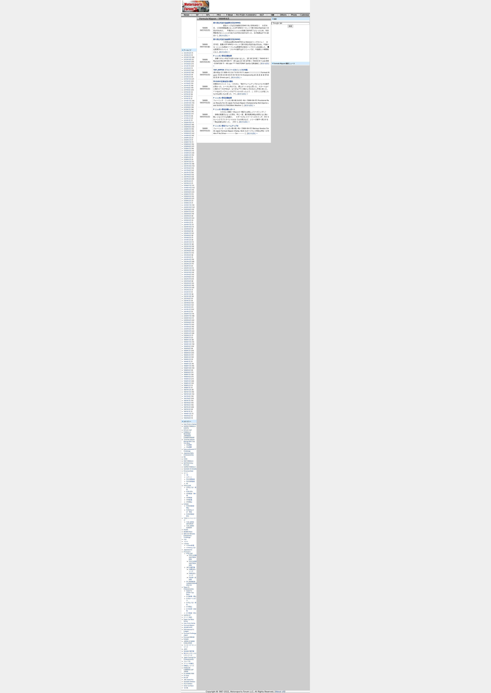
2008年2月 (187, 159)
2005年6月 (187, 214)
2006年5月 (187, 196)
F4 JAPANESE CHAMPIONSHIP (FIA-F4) (191, 583)
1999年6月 (187, 353)
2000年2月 (187, 335)
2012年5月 (187, 70)
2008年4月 (187, 155)
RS (185, 457)
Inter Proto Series (189, 623)
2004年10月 (188, 227)
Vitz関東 (189, 447)
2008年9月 (187, 144)
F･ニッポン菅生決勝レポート (224, 109)
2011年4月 (187, 92)
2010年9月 (187, 105)
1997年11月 (187, 392)
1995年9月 (187, 416)
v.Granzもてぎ (191, 547)
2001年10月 (187, 296)
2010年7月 (187, 109)
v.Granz (186, 543)
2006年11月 (187, 185)
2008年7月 (187, 148)
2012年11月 (187, 57)
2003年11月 (187, 244)
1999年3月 (187, 357)
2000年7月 (187, 324)
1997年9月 (187, 396)
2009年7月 (187, 129)
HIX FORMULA (188, 461)
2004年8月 (187, 231)
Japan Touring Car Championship (190, 658)
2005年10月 (188, 207)
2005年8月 (187, 209)
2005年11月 (187, 205)
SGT (262, 15)
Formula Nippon (189, 625)
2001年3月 (187, 309)
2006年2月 (187, 203)
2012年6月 (187, 68)
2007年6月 (187, 174)
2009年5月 (187, 133)
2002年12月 (188, 268)
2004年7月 (187, 233)
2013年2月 (187, 55)
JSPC (185, 649)
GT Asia (186, 675)
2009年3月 (187, 138)
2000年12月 (188, 314)
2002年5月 (187, 283)
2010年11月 (187, 101)
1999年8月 (187, 348)
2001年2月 (187, 311)
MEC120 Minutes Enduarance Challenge (189, 535)
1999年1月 (187, 361)
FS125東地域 (190, 479)
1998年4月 (187, 381)
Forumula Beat (188, 471)
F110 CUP (189, 553)
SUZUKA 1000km (189, 682)
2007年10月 (188, 166)
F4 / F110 (240, 15)
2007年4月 (187, 179)
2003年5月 (187, 257)
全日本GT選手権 (189, 651)
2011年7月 (187, 85)
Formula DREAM (189, 637)
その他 (186, 688)
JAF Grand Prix (188, 679)
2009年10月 (188, 122)
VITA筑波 (189, 497)
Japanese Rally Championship (189, 454)
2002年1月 (187, 292)
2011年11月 (187, 79)
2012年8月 (187, 64)
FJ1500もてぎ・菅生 (190, 511)
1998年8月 (187, 372)
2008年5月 (187, 153)
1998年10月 (187, 368)
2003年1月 (187, 266)
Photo (294, 15)
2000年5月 (187, 329)
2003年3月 (187, 261)
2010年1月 (187, 120)
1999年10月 (187, 344)
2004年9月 (187, 229)
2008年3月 (187, 157)
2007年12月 (188, 161)
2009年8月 (187, 127)
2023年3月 (187, 53)
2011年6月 (187, 88)
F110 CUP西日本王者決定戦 (193, 563)
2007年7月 (187, 172)
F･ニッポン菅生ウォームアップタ (225, 126)
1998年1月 (187, 387)
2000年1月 (187, 337)
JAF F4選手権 (190, 567)
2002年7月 (187, 279)
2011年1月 (187, 98)
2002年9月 (187, 274)
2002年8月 (187, 277)
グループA (187, 661)
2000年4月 (187, 331)
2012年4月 (187, 72)
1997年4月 (187, 407)
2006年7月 (187, 194)
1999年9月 (187, 346)
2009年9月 (187, 125)
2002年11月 (187, 270)
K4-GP (186, 677)
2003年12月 (188, 242)
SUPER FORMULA (190, 467)
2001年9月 (187, 298)
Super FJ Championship (189, 588)
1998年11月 (187, 366)
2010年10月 (187, 103)
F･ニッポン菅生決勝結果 (222, 56)
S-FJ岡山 (189, 607)
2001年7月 (187, 301)
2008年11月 (187, 142)
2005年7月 (187, 211)
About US (280, 691)
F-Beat (229, 15)
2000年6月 (187, 327)
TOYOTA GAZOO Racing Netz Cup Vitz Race (189, 441)
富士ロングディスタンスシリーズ (190, 654)
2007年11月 (187, 164)
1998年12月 (187, 364)
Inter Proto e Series (190, 424)
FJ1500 (186, 504)
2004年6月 (187, 235)
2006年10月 (188, 188)
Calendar (304, 15)
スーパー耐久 (188, 617)
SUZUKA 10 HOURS (190, 469)
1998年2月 (187, 385)
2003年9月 (187, 248)
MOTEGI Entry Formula (188, 464)
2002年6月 (187, 281)
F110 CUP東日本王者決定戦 (193, 557)
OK (187, 475)
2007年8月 (187, 170)
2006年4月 (187, 198)
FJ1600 (186, 639)
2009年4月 (187, 135)
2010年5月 (187, 111)
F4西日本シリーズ (192, 574)
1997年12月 (187, 390)
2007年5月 (187, 177)
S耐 (272, 15)
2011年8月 (187, 83)
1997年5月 (187, 405)
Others (283, 15)
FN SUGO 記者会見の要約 (223, 81)
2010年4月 (187, 114)
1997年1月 (187, 411)
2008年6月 (187, 151)
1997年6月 (187, 403)
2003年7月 (187, 253)
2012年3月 (187, 75)
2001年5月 (187, 305)
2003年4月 (187, 259)
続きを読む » (225, 35)
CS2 (185, 539)
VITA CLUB (187, 485)
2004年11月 (187, 224)
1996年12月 (187, 413)
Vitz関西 (189, 445)
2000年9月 (187, 320)
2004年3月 (187, 240)
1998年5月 (187, 379)
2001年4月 (187, 307)
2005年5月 (187, 216)
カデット (189, 477)
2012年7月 (187, 66)
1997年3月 (187, 409)
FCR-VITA (189, 491)
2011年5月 (187, 90)
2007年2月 (187, 183)
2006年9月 (187, 190)
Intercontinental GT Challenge (190, 450)
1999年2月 (187, 359)
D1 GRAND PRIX (189, 673)
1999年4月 (187, 355)
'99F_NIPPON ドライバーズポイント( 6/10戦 (230, 70)
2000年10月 (188, 318)
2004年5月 (187, 237)
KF (187, 483)
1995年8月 (187, 418)
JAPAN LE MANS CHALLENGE (189, 642)
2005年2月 (187, 222)
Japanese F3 (188, 550)
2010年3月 (187, 116)
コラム (186, 541)
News (186, 15)
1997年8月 (187, 398)
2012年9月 (187, 62)
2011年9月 (187, 81)
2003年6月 (187, 255)
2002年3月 (187, 287)
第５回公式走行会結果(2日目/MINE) (227, 23)
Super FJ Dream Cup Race (190, 592)
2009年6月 (187, 131)
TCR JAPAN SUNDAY (190, 527)
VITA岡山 (189, 502)
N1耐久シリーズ (189, 666)
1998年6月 (187, 377)
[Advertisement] (257, 6)
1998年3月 (187, 383)
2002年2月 (187, 290)
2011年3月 (187, 94)
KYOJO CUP (188, 430)
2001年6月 (187, 303)
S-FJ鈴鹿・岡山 (191, 596)
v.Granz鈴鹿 (190, 545)
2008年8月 (187, 146)
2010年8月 (187, 107)
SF (197, 15)
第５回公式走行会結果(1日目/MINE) (226, 39)
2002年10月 (188, 272)
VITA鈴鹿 (189, 500)
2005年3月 (187, 220)
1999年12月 (187, 340)
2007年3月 (187, 181)
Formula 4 (187, 552)
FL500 (186, 530)
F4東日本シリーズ (192, 570)
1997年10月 (187, 394)
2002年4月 (187, 285)
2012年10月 (187, 59)
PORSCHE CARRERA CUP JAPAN (188, 669)
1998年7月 (187, 374)
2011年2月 (187, 96)
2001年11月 (187, 294)
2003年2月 (187, 264)
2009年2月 (187, 140)
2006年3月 (187, 201)
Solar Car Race (188, 686)
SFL (208, 15)
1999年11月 (187, 342)
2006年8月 (187, 192)
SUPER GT (187, 615)
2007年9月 (187, 168)
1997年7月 (187, 400)
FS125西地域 (190, 481)
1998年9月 (187, 370)
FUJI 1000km (188, 684)
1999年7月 (187, 350)
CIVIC (185, 459)
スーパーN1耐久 (189, 663)
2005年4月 (187, 218)
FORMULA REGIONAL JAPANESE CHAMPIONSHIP (189, 434)
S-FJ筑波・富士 (191, 613)
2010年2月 (187, 118)
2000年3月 (187, 333)
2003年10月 (188, 246)
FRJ (219, 15)
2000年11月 (187, 316)
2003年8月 (187, 251)
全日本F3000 (188, 627)
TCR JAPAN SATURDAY (190, 523)
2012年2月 (187, 77)
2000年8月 (187, 322)
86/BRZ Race (188, 532)
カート (186, 473)
